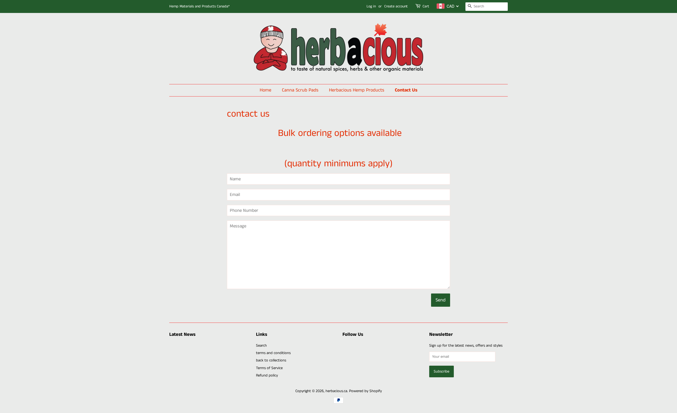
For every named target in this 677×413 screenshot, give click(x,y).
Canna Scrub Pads (300, 90)
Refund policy (267, 375)
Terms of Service (269, 368)
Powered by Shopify (365, 391)
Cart (426, 6)
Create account (396, 6)
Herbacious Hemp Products (356, 90)
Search (261, 345)
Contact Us (406, 90)
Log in (371, 6)
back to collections (271, 360)
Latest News (182, 334)
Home (265, 90)
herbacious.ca (336, 391)
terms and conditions (273, 353)
